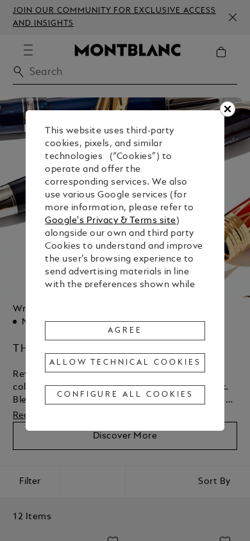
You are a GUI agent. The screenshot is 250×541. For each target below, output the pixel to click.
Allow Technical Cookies (125, 363)
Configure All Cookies (125, 395)
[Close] (227, 109)
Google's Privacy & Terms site (110, 221)
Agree (125, 331)
